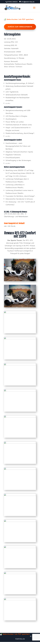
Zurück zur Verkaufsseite (20, 27)
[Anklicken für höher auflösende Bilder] (20, 281)
